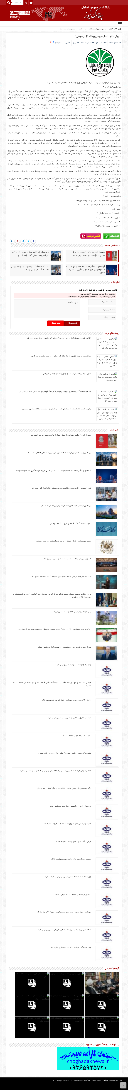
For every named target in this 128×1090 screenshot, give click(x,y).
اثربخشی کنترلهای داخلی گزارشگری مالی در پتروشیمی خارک (69, 717)
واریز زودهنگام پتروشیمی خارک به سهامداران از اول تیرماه (70, 947)
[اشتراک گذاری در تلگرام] (23, 241)
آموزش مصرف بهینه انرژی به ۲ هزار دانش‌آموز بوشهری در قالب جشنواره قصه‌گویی (61, 356)
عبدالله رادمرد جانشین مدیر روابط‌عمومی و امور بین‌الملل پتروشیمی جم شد (64, 647)
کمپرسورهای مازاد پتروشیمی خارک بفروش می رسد (73, 894)
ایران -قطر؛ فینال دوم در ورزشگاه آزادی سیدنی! (97, 36)
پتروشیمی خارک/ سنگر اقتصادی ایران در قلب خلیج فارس (70, 523)
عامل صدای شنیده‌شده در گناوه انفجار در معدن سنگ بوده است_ (82, 29)
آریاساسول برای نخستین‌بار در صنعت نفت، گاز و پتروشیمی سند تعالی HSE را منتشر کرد (30, 254)
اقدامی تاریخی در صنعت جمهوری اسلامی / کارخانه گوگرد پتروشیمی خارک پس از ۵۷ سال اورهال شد (54, 770)
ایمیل (74, 43)
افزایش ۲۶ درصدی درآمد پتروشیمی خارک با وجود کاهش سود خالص (66, 700)
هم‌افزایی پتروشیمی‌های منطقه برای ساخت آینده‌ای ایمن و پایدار (67, 558)
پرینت (66, 43)
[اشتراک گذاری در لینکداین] (12, 241)
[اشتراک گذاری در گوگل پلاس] (17, 241)
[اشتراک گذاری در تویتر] (28, 241)
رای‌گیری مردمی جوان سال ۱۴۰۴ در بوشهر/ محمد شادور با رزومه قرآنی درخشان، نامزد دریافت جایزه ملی (54, 629)
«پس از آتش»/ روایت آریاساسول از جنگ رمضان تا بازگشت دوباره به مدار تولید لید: (88, 254)
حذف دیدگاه (55, 323)
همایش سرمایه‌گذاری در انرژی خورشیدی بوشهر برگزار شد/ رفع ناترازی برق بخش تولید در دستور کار (55, 391)
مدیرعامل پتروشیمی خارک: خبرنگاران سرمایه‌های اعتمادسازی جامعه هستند (63, 541)
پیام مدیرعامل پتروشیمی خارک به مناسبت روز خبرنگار (72, 611)
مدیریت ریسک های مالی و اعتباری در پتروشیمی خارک (71, 859)
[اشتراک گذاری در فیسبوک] (33, 241)
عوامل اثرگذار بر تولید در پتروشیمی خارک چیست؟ (73, 841)
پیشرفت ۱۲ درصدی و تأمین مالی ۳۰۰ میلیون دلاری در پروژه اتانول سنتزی (64, 753)
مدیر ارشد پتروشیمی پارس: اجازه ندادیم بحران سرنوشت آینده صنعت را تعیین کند (61, 576)
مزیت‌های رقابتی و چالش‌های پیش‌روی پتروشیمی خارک (70, 806)
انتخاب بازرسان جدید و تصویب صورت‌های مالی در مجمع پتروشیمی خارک (64, 929)
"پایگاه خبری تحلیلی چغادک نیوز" (97, 1080)
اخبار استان (100, 43)
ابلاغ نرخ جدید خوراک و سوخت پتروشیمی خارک (73, 664)
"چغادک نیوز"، (108, 87)
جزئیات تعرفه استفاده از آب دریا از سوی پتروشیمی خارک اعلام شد (67, 876)
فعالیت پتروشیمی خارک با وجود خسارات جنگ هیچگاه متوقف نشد (66, 823)
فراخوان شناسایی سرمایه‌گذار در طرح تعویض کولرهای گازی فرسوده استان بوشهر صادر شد (59, 338)
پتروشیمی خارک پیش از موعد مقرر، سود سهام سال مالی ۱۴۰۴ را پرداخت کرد (64, 912)
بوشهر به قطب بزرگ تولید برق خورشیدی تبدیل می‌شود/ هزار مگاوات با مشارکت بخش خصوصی (56, 409)
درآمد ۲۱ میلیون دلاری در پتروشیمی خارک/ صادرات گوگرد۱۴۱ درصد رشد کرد (64, 788)
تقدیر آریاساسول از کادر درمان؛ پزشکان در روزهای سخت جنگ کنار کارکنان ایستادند (30, 268)
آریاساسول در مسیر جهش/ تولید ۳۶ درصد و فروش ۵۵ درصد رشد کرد (66, 505)
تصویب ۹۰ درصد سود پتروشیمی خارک (77, 735)
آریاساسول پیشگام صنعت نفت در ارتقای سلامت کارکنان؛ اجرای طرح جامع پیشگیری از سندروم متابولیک (85, 269)
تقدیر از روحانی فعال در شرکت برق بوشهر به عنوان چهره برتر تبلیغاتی (67, 373)
